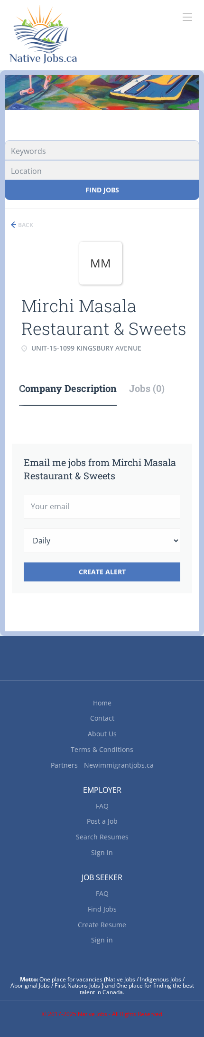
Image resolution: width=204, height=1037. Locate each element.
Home (102, 702)
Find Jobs (102, 189)
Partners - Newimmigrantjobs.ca (102, 765)
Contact (102, 718)
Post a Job (102, 821)
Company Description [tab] (68, 388)
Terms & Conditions (102, 749)
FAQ (102, 805)
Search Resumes (102, 836)
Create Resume (102, 924)
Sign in (102, 852)
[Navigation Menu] (187, 17)
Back (25, 225)
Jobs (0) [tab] (147, 388)
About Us (102, 733)
